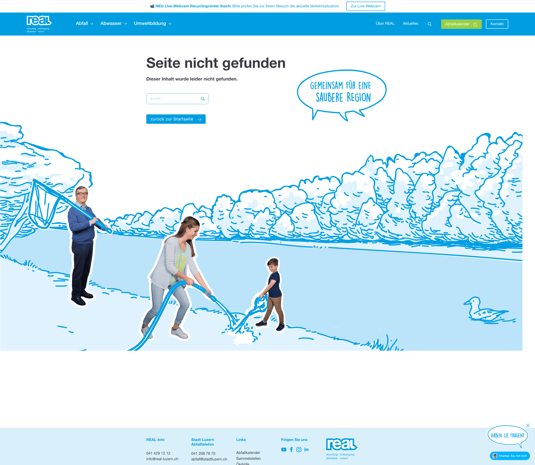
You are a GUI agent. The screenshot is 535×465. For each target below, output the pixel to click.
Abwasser (111, 24)
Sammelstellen (248, 459)
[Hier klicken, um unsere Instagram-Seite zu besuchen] (298, 449)
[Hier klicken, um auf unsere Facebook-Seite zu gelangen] (291, 449)
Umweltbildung (150, 24)
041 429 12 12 (158, 454)
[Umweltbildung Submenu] (168, 24)
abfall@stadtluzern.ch (209, 460)
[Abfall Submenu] (90, 24)
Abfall (82, 24)
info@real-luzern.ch (162, 459)
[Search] (202, 98)
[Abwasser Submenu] (124, 24)
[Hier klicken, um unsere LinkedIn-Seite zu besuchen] (306, 449)
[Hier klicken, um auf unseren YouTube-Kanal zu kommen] (283, 449)
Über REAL (385, 24)
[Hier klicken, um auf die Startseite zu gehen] (39, 24)
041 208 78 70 (203, 454)
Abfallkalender (248, 453)
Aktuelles (410, 24)
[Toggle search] (430, 24)
